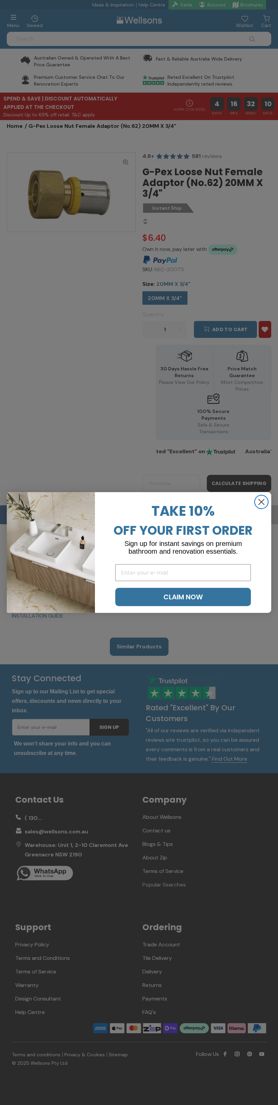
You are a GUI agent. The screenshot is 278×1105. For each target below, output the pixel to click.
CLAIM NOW (183, 597)
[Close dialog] (261, 502)
